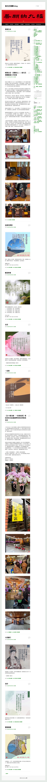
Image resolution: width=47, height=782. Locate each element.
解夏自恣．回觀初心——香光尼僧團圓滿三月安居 (38, 31)
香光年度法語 (38, 24)
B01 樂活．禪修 (36, 58)
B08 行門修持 (36, 76)
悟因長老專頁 (27, 24)
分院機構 (21, 24)
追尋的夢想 (8, 225)
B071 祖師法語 (15, 410)
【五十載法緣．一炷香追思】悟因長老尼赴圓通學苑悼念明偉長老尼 (15, 418)
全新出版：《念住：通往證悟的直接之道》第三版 (38, 110)
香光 (15, 31)
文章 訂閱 (36, 129)
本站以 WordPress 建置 (23, 778)
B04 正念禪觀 (36, 65)
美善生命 (8, 29)
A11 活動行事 (36, 55)
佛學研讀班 (17, 24)
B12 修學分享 (36, 81)
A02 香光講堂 (36, 46)
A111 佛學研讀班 (38, 56)
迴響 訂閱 (36, 130)
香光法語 (32, 24)
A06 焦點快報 (36, 51)
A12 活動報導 (36, 57)
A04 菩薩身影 (9, 632)
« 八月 (35, 98)
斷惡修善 (8, 273)
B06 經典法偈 (36, 68)
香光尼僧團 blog (11, 6)
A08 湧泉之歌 (36, 53)
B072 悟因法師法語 (16, 67)
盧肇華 (35, 106)
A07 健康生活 (36, 52)
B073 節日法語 (15, 365)
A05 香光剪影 (9, 219)
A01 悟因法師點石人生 (38, 40)
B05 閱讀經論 (36, 67)
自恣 (6, 325)
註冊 (34, 126)
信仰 (6, 684)
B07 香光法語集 (9, 67)
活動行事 (6, 24)
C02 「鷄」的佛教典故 (38, 84)
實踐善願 (8, 727)
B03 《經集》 (36, 64)
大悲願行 (8, 637)
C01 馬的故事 (36, 82)
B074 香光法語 (15, 267)
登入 (34, 128)
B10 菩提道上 (36, 79)
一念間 (7, 371)
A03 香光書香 (36, 48)
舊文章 (6, 773)
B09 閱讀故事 (36, 78)
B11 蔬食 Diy (36, 80)
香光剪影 (11, 24)
